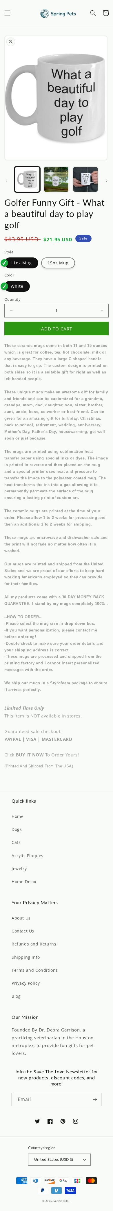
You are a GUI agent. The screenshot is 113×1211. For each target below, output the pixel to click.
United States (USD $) (53, 1159)
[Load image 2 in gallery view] (56, 179)
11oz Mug (21, 263)
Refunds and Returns (34, 944)
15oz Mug (58, 263)
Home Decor (24, 881)
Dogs (17, 829)
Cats (16, 842)
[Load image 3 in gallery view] (85, 179)
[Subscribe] (94, 1099)
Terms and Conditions (35, 970)
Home (17, 816)
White (17, 286)
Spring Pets (61, 1200)
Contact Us (23, 931)
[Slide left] (6, 180)
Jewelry (19, 868)
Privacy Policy (26, 983)
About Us (21, 918)
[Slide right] (106, 180)
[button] (7, 13)
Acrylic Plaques (27, 855)
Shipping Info (26, 957)
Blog (16, 996)
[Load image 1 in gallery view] (27, 179)
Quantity (12, 299)
